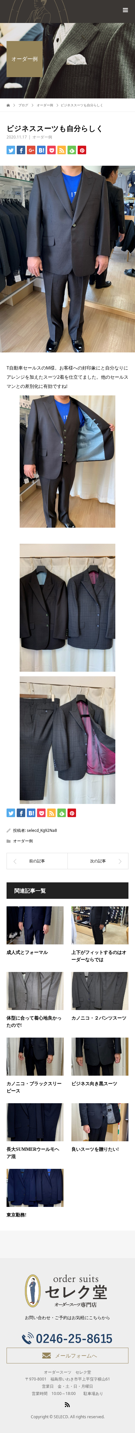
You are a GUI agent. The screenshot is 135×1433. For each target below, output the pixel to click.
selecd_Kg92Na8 (42, 830)
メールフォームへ (76, 1355)
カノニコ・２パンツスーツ (98, 1018)
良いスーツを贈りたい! (95, 1149)
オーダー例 (42, 137)
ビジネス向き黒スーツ (94, 1083)
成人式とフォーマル (27, 952)
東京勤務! (17, 1214)
